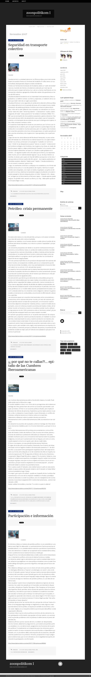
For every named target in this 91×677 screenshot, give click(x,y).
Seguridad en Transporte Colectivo (22, 193)
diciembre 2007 (50, 26)
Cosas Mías (64, 114)
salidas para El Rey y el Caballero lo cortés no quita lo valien (34, 500)
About (24, 1)
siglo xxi (69, 350)
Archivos (15, 1)
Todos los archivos (66, 90)
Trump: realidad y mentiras (67, 100)
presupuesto (64, 347)
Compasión (63, 121)
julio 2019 (62, 74)
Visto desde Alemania (65, 106)
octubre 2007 (32, 26)
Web (37, 649)
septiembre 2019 (64, 72)
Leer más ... (66, 43)
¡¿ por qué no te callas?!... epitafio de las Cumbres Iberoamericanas (31, 366)
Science (64, 174)
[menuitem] (8, 1)
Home (7, 1)
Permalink (15, 191)
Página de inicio (40, 26)
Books (63, 161)
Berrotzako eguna (64, 103)
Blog (26, 191)
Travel (33, 191)
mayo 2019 (62, 78)
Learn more (51, 675)
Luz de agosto (71, 121)
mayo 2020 (62, 70)
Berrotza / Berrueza (76, 103)
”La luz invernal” (64, 127)
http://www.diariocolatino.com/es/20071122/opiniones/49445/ (27, 336)
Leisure (30, 191)
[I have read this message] (89, 675)
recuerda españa (76, 350)
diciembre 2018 (63, 87)
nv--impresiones (75, 108)
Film (63, 165)
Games (63, 168)
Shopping (64, 176)
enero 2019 (63, 85)
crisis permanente (28, 345)
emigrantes (64, 163)
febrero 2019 (63, 83)
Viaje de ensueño (64, 108)
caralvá (62, 353)
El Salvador (70, 344)
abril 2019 (62, 80)
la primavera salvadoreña (74, 347)
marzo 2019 (63, 81)
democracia (68, 353)
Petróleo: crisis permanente (30, 209)
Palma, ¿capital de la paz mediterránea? (70, 105)
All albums (64, 60)
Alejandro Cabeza (70, 111)
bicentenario (63, 344)
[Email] (62, 321)
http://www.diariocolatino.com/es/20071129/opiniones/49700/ (27, 185)
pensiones (63, 350)
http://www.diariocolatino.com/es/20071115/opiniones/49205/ (27, 488)
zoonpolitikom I (38, 13)
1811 (76, 344)
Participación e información (30, 516)
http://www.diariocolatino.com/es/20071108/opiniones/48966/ (27, 643)
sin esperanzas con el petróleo (40, 345)
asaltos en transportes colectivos (40, 193)
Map (61, 191)
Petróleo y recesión (18, 345)
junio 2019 (62, 76)
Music (63, 172)
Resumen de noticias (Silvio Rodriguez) (70, 113)
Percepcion (73, 127)
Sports (63, 179)
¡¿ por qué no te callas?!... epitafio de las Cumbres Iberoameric (28, 497)
